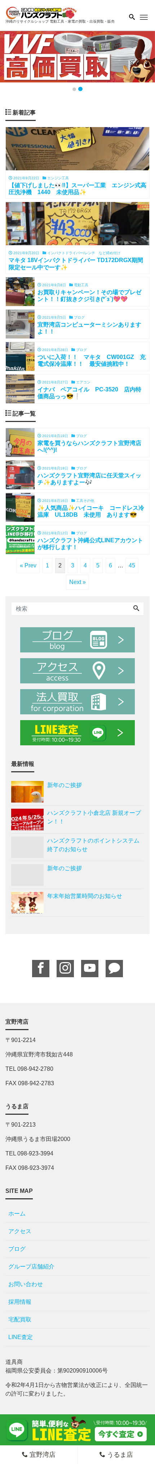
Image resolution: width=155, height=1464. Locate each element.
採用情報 (19, 1302)
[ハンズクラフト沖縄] (41, 12)
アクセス (19, 1231)
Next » (77, 582)
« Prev (28, 565)
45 (132, 565)
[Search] (136, 608)
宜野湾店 (42, 1454)
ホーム (17, 1214)
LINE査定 (20, 1337)
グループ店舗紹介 (31, 1266)
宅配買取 (19, 1319)
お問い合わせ (25, 1284)
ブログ (17, 1249)
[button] (11, 56)
